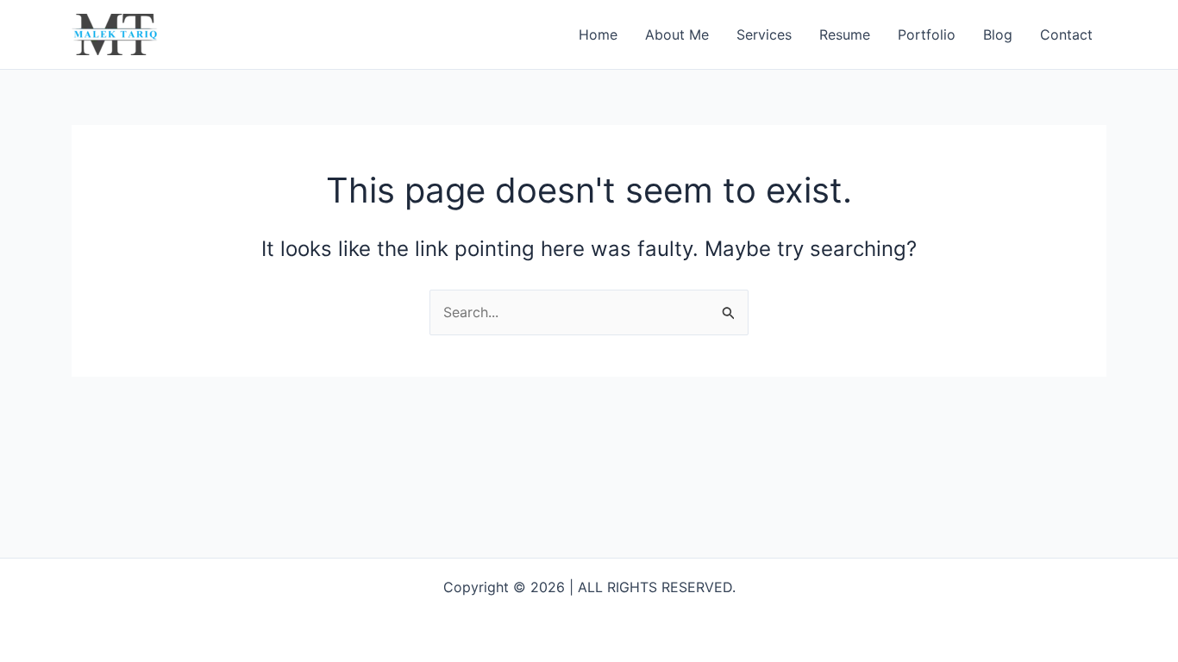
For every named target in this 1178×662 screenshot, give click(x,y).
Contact (1066, 34)
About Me (677, 34)
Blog (997, 34)
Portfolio (927, 34)
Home (598, 34)
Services (764, 34)
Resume (844, 34)
